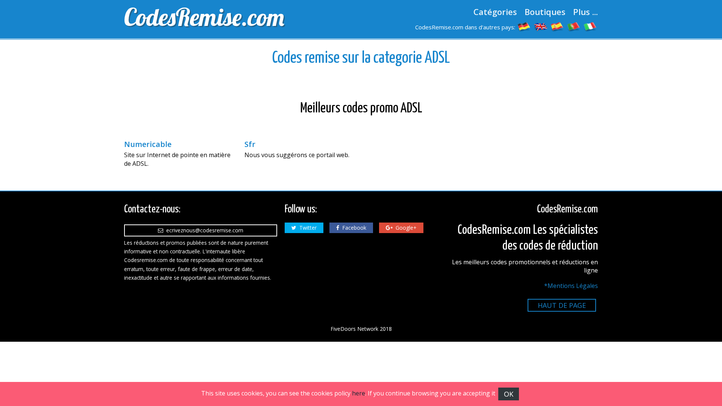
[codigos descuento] (557, 26)
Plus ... (585, 11)
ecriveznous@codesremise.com (203, 230)
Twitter (306, 227)
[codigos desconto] (573, 26)
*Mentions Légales (571, 286)
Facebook (352, 227)
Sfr (249, 144)
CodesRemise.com (204, 17)
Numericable (147, 144)
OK (508, 393)
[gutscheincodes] (524, 26)
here (358, 393)
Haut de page (562, 305)
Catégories (495, 11)
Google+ (405, 227)
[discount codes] (540, 26)
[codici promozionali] (590, 26)
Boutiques (545, 11)
